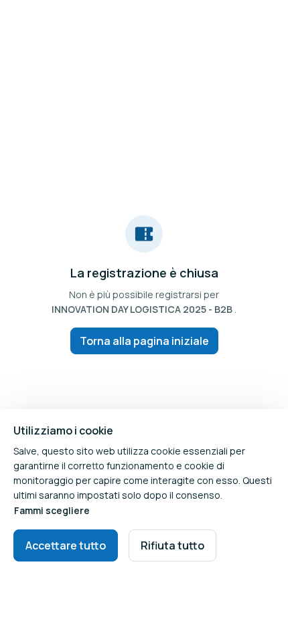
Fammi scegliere (52, 510)
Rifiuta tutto (172, 545)
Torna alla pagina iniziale (144, 341)
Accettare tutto (65, 545)
